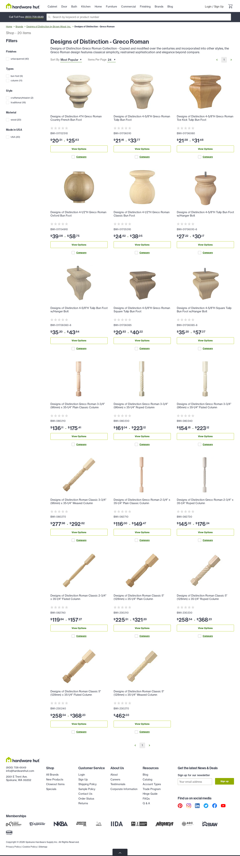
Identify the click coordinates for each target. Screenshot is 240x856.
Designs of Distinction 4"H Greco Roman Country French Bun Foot (76, 118)
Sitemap (43, 846)
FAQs (146, 798)
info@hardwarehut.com (20, 771)
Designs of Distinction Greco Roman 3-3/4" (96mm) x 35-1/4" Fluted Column (204, 405)
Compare (81, 156)
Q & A (146, 803)
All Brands (52, 774)
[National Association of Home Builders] (9, 832)
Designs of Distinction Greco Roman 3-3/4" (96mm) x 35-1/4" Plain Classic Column (77, 405)
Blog (145, 774)
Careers (115, 779)
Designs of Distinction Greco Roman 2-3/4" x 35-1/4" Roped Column (205, 501)
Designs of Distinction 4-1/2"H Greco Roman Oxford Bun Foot (78, 214)
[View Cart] (230, 6)
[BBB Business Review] (139, 824)
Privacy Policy (13, 846)
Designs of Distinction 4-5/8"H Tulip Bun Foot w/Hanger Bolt (205, 214)
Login (208, 6)
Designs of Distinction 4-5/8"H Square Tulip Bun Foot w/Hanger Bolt (204, 309)
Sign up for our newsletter (194, 775)
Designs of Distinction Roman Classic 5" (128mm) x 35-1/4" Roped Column (202, 597)
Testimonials (117, 784)
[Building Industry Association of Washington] (209, 824)
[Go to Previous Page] (217, 60)
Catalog (147, 779)
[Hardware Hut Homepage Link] (23, 6)
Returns (83, 803)
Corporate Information (123, 789)
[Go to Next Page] (231, 60)
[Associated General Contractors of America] (188, 824)
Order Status (86, 798)
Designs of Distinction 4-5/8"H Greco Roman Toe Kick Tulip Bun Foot (205, 118)
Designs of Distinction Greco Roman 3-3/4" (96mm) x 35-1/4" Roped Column (141, 405)
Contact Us (85, 793)
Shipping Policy (87, 784)
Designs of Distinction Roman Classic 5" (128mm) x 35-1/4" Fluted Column (75, 693)
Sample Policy (86, 789)
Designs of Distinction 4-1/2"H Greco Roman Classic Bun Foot (142, 214)
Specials (51, 789)
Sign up (224, 781)
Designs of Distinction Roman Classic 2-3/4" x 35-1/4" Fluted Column (78, 597)
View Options (79, 149)
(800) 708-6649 (34, 16)
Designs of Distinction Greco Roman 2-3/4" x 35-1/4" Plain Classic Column (142, 501)
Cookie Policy (29, 846)
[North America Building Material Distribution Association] (164, 824)
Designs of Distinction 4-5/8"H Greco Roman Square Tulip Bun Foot (142, 309)
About (114, 774)
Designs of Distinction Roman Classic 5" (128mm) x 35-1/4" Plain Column (139, 597)
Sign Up (219, 6)
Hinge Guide (150, 793)
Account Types (152, 784)
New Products (54, 779)
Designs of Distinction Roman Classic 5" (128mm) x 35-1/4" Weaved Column (139, 693)
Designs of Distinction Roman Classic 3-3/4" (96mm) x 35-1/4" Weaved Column (78, 501)
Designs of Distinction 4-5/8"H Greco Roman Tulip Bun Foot (142, 118)
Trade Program (152, 789)
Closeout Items (55, 784)
